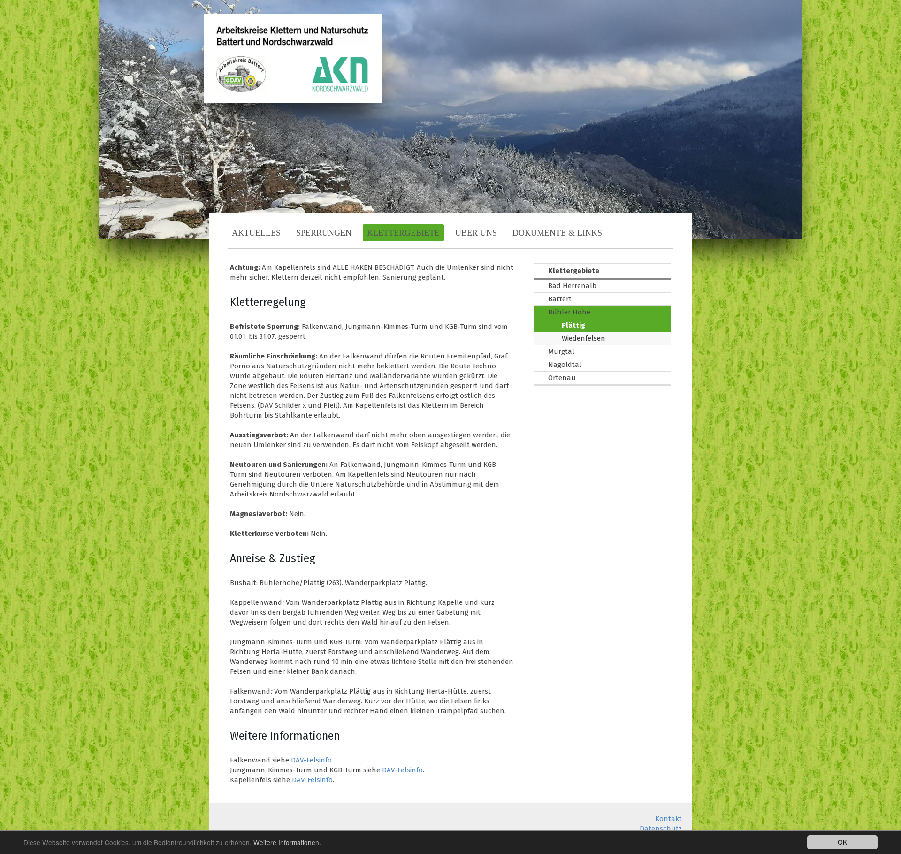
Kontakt (668, 819)
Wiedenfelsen (583, 338)
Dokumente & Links (557, 232)
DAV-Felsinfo (311, 760)
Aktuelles (256, 232)
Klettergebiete (403, 232)
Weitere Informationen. (287, 842)
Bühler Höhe (569, 312)
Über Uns (476, 232)
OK (842, 841)
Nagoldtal (564, 364)
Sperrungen (323, 232)
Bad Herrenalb (572, 286)
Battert (560, 299)
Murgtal (561, 351)
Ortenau (562, 378)
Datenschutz (661, 828)
